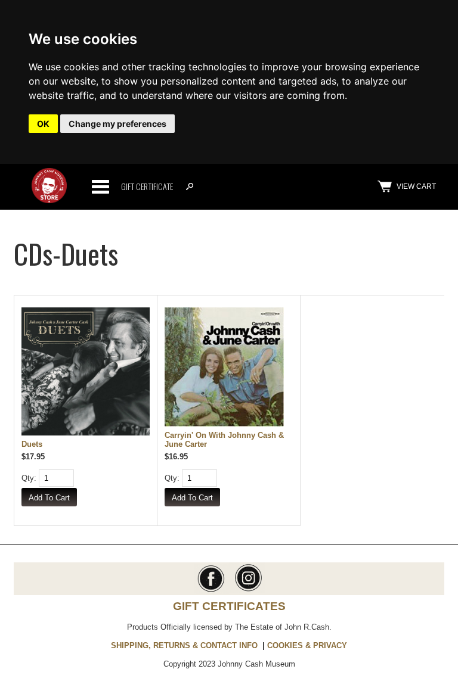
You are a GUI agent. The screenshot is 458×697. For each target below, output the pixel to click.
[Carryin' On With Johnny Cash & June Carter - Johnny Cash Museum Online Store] (229, 367)
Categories (100, 186)
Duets (31, 444)
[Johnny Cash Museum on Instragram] (247, 590)
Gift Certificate (147, 186)
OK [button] (43, 124)
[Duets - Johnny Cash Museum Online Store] (85, 372)
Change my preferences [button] (117, 124)
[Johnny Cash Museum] (49, 200)
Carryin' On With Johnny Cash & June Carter (224, 440)
